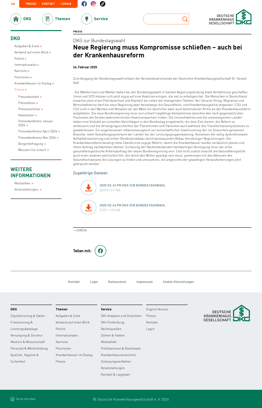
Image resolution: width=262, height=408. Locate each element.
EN (13, 4)
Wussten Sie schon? (32, 150)
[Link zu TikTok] (102, 4)
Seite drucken (25, 398)
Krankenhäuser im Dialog (32, 83)
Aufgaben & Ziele (26, 46)
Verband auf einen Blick (31, 52)
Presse (19, 89)
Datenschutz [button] (117, 281)
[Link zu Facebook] (84, 4)
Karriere (20, 71)
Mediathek (22, 183)
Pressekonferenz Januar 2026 (35, 123)
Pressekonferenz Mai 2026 (37, 137)
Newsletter (26, 115)
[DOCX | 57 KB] (133, 187)
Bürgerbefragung (30, 144)
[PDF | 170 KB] (133, 207)
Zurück (81, 230)
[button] (100, 251)
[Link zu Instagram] (93, 4)
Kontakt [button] (48, 4)
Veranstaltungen (26, 189)
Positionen (22, 77)
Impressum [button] (145, 281)
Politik (19, 58)
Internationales (25, 65)
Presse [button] (31, 4)
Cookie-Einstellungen (178, 281)
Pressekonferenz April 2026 (37, 131)
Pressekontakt (28, 97)
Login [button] (65, 4)
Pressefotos (26, 103)
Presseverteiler (29, 109)
